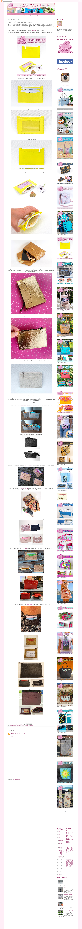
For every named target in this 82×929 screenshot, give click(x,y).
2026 (59, 831)
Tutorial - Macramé (67, 887)
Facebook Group (34, 30)
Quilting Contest (70, 862)
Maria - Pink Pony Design (63, 26)
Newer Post (10, 777)
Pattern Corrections (43, 15)
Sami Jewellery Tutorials (27, 15)
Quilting (68, 833)
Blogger (43, 925)
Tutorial (67, 847)
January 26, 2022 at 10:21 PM (19, 733)
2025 (59, 833)
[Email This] (26, 724)
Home (9, 15)
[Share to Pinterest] (31, 724)
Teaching (67, 860)
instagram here (24, 548)
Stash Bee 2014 (70, 859)
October (60, 843)
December (61, 840)
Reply (12, 736)
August (60, 847)
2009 (59, 874)
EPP (67, 865)
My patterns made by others (16, 725)
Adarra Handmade (24, 488)
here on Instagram (24, 405)
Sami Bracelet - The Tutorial (68, 910)
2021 (59, 837)
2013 (59, 868)
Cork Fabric (68, 861)
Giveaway (68, 852)
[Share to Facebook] (30, 724)
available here (10, 33)
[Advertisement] (31, 767)
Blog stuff (71, 860)
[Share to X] (29, 724)
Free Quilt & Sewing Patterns (16, 15)
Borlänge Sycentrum (19, 519)
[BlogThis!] (27, 724)
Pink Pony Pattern (30, 725)
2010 (59, 873)
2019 (59, 859)
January (60, 857)
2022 (59, 836)
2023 (59, 834)
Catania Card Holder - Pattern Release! (61, 853)
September (61, 844)
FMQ (67, 862)
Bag (11, 725)
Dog (67, 864)
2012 (59, 870)
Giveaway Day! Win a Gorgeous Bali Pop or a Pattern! (68, 903)
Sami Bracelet (69, 846)
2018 (59, 861)
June (60, 848)
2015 (59, 865)
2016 (59, 864)
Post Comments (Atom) (16, 779)
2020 (59, 839)
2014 (59, 867)
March (60, 850)
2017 (59, 862)
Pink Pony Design (24, 725)
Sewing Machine (70, 864)
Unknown (12, 733)
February (61, 856)
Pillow (67, 859)
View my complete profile (61, 36)
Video (72, 852)
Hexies (69, 865)
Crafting (72, 861)
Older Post (52, 777)
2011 (59, 871)
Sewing (71, 844)
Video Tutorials (36, 15)
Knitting (71, 865)
